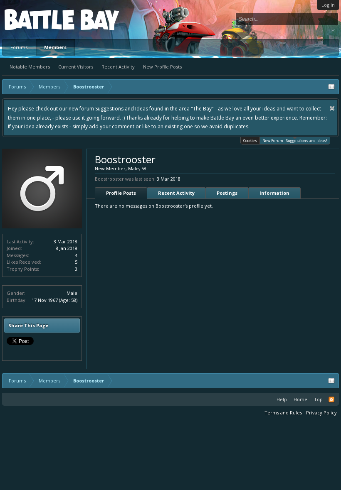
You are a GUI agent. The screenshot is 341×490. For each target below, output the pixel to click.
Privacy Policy (321, 412)
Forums (18, 47)
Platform (34, 19)
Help (282, 399)
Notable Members (30, 67)
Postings (227, 193)
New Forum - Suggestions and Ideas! (294, 140)
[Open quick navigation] (331, 86)
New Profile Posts (162, 67)
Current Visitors (75, 67)
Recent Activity (118, 67)
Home (300, 399)
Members (55, 47)
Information (274, 193)
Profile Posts (121, 193)
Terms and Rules (283, 412)
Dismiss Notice (332, 108)
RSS (331, 399)
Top (318, 399)
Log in (328, 5)
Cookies (250, 140)
